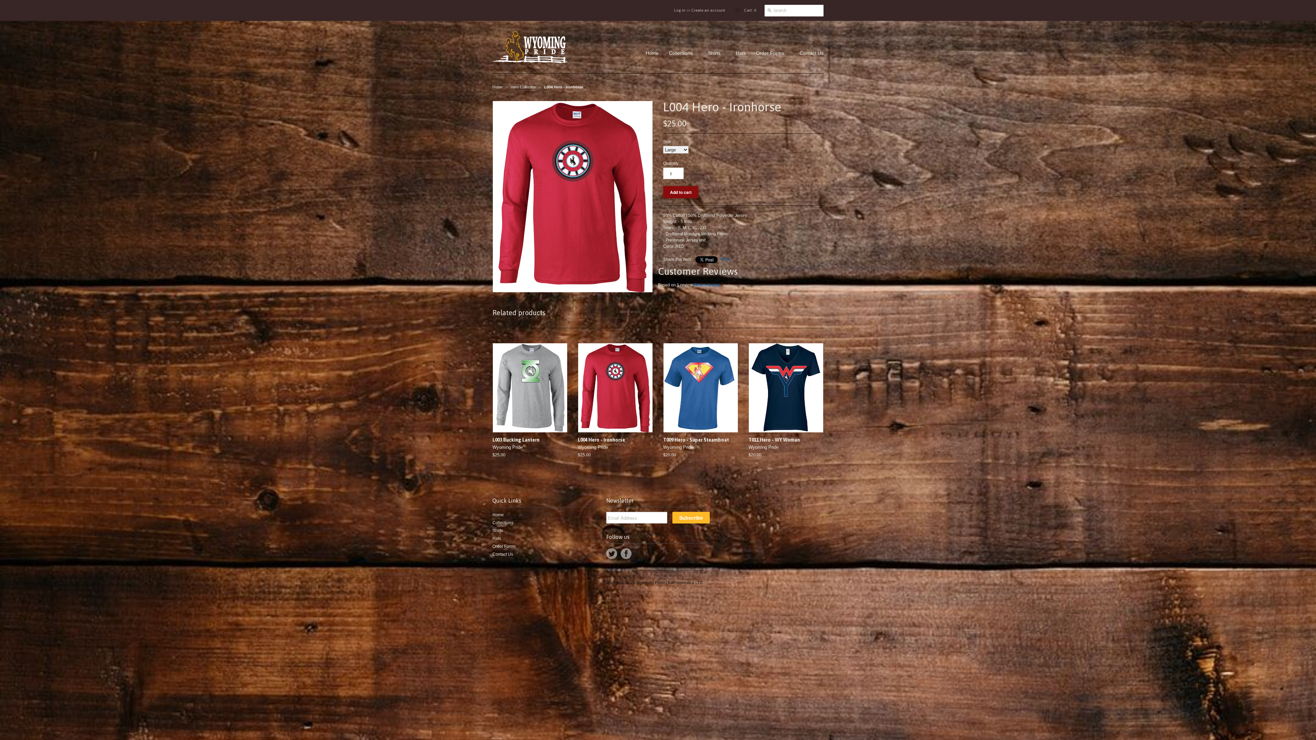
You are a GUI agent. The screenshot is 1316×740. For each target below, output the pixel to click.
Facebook (626, 553)
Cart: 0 (750, 10)
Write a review (707, 285)
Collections (502, 522)
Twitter (611, 553)
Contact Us (502, 554)
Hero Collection (523, 87)
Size (667, 141)
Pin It (725, 259)
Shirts (497, 530)
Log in (679, 10)
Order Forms (504, 546)
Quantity (671, 163)
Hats (496, 538)
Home (498, 515)
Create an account (708, 10)
